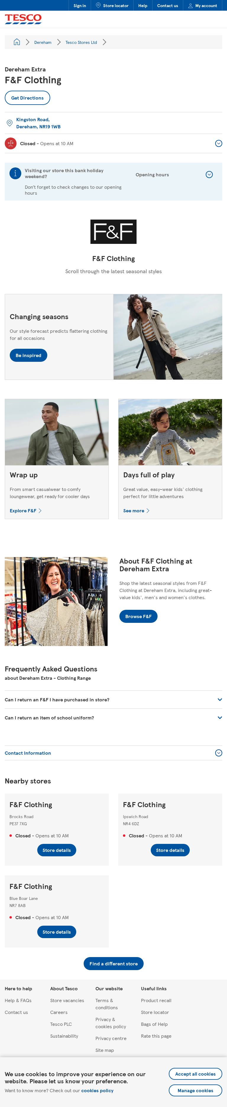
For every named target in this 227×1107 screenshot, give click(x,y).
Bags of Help (154, 1023)
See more (133, 510)
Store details (57, 850)
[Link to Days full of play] (170, 433)
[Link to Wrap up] (57, 433)
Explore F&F (23, 510)
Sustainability (64, 1035)
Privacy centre (111, 1038)
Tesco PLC (61, 1023)
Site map (104, 1050)
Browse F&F (138, 616)
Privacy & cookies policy (110, 1023)
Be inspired (28, 355)
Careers (59, 1012)
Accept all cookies (195, 1073)
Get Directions (27, 96)
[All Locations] (17, 42)
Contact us (167, 5)
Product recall (156, 1000)
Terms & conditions (106, 1004)
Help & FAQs (18, 1000)
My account (206, 5)
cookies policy (97, 1090)
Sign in (80, 5)
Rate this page (156, 1035)
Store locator (116, 5)
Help (142, 5)
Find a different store (114, 963)
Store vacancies (67, 1000)
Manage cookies (195, 1090)
